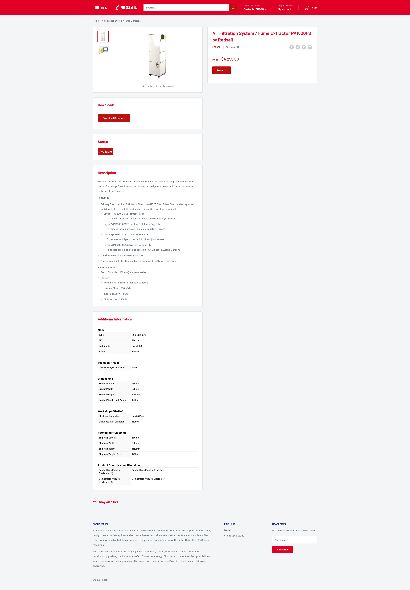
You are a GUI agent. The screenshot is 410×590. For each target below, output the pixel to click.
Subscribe (283, 549)
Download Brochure (114, 117)
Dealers (221, 70)
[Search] (233, 7)
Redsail (216, 47)
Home (96, 20)
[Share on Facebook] (291, 47)
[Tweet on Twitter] (304, 47)
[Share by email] (310, 47)
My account (284, 9)
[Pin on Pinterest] (297, 47)
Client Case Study (234, 535)
